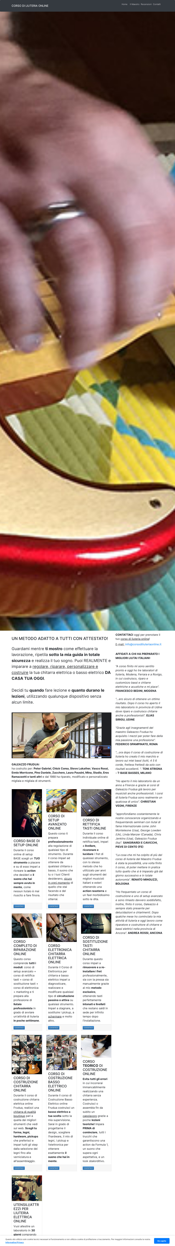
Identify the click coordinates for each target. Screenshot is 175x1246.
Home (125, 4)
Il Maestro (134, 4)
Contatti (157, 4)
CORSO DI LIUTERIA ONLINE (30, 5)
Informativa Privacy (14, 1242)
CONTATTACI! (19, 906)
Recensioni (146, 4)
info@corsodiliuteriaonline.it (143, 644)
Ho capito (161, 1241)
